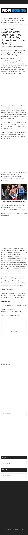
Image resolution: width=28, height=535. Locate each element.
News (8, 364)
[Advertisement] (14, 90)
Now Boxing (14, 10)
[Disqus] (14, 391)
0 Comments (19, 46)
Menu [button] (15, 2)
